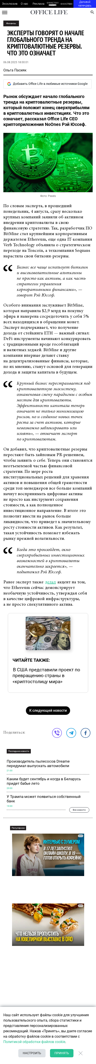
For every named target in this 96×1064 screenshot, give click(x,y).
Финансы (11, 23)
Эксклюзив (9, 3)
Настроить (32, 1053)
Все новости (79, 810)
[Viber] (56, 732)
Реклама (38, 3)
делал (50, 582)
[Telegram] (71, 732)
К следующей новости (48, 710)
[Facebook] (85, 732)
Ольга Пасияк (15, 70)
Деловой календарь (84, 3)
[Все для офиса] (66, 4)
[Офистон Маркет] (53, 4)
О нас (24, 3)
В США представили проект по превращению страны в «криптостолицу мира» (46, 675)
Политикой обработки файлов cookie (34, 1042)
